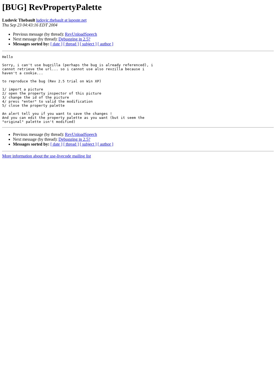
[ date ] (56, 44)
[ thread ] (71, 44)
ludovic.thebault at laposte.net (61, 20)
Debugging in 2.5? (74, 39)
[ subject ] (88, 44)
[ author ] (105, 44)
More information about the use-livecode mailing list (46, 156)
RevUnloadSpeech (81, 34)
